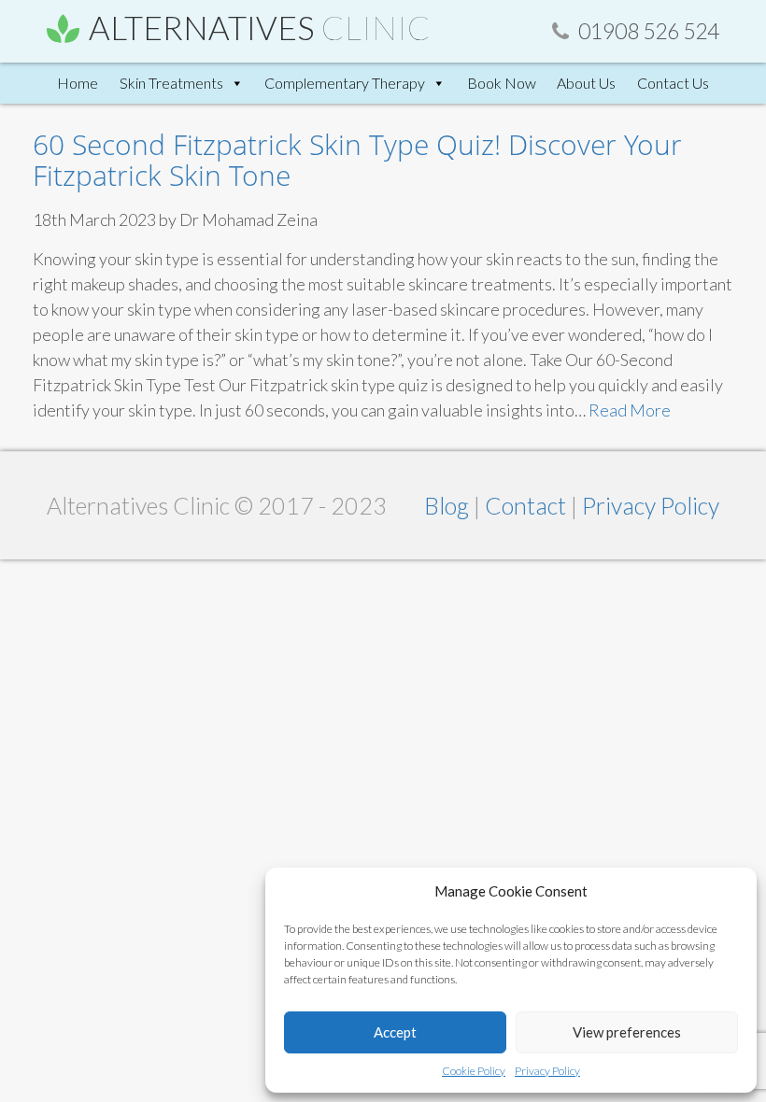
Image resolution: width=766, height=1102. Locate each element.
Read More (630, 410)
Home (77, 83)
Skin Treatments (171, 83)
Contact (528, 505)
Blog (449, 505)
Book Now (501, 83)
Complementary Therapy (344, 83)
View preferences (627, 1032)
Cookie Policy (473, 1071)
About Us (586, 83)
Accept (395, 1032)
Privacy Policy (547, 1071)
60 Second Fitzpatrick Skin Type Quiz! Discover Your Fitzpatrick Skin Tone (357, 159)
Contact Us (673, 83)
